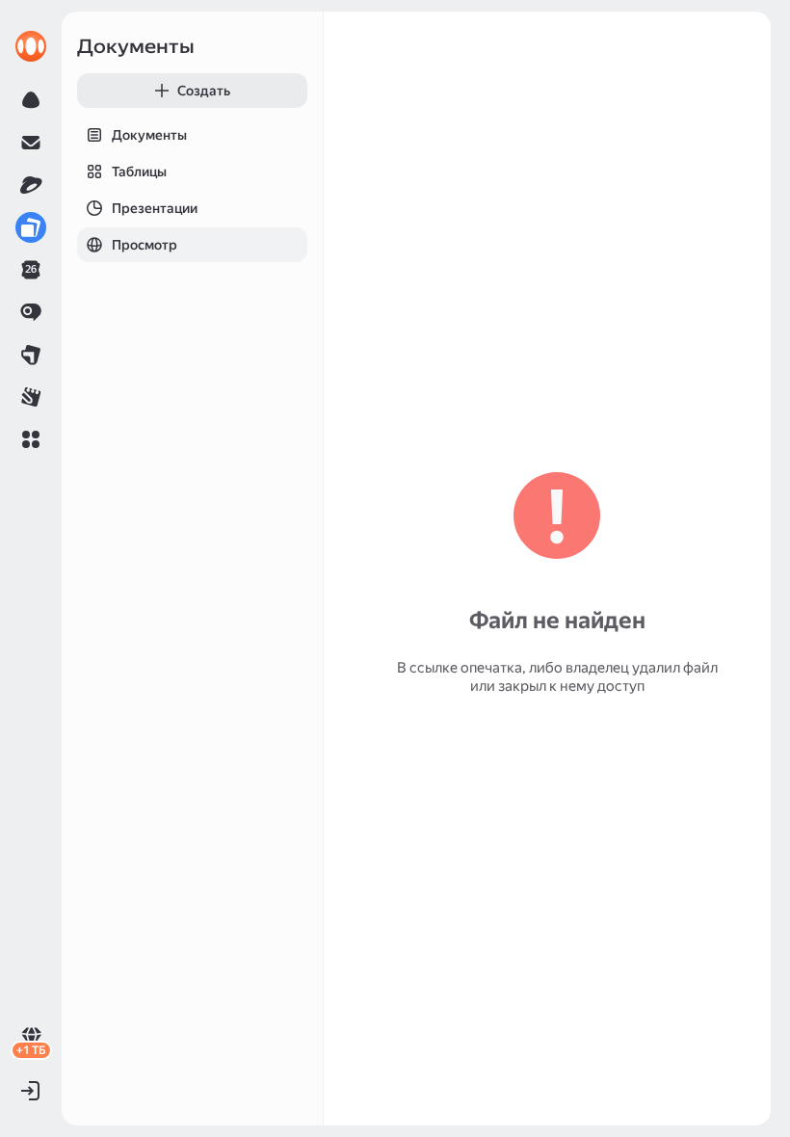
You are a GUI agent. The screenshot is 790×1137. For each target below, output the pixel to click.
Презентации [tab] (155, 208)
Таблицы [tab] (139, 171)
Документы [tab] (149, 135)
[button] (30, 439)
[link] (30, 46)
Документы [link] (136, 46)
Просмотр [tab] (144, 244)
